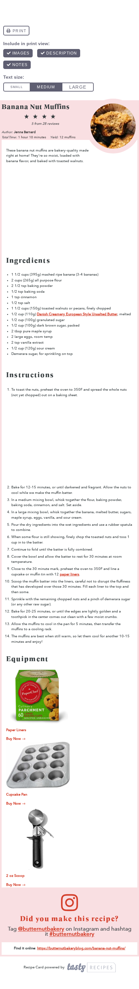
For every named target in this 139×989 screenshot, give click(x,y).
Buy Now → (16, 739)
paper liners (69, 574)
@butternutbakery (41, 928)
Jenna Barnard (25, 132)
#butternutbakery (71, 934)
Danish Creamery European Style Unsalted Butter (77, 314)
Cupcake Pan (16, 794)
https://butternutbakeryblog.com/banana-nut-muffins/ (81, 948)
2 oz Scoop (15, 876)
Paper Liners (16, 730)
